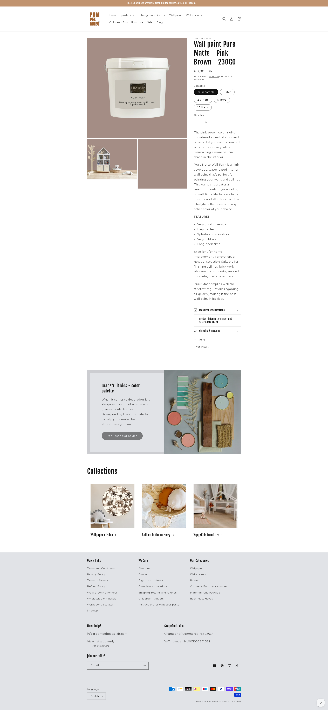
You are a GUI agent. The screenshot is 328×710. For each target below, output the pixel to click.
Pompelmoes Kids (212, 701)
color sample (206, 92)
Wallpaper (196, 568)
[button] (127, 15)
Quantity (199, 115)
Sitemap (92, 610)
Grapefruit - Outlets (151, 598)
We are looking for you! (102, 592)
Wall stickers (198, 574)
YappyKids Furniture (206, 535)
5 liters (221, 99)
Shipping (214, 76)
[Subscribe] (144, 666)
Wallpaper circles (102, 535)
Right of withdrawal (151, 580)
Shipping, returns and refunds (157, 592)
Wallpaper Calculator (100, 604)
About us (144, 568)
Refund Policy (96, 586)
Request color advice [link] (122, 435)
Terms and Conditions (101, 568)
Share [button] (201, 339)
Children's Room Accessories (208, 586)
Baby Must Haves (201, 598)
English (95, 696)
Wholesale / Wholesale (102, 598)
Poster (194, 580)
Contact (144, 574)
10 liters (202, 107)
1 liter (227, 92)
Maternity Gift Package (205, 592)
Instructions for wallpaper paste (159, 604)
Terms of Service (98, 580)
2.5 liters (203, 99)
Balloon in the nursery (156, 535)
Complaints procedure (153, 586)
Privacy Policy (96, 574)
